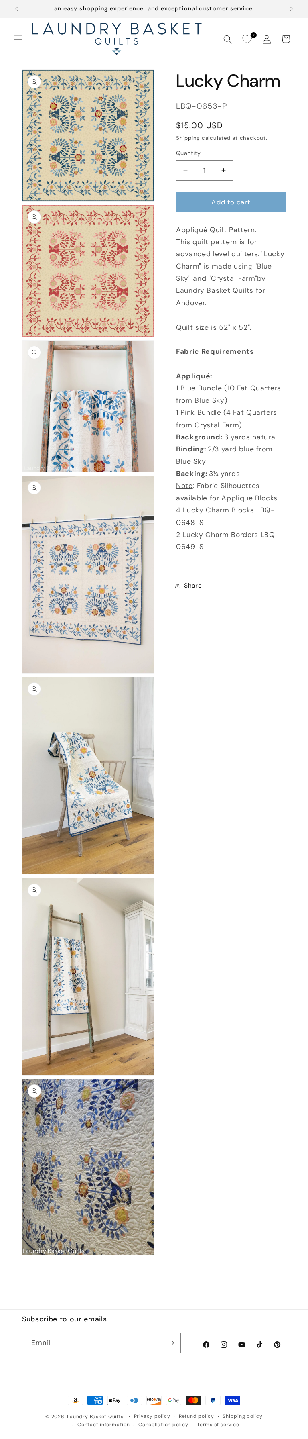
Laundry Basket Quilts (95, 1416)
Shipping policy (243, 1416)
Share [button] (193, 586)
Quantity (188, 153)
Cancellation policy (163, 1424)
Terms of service (218, 1424)
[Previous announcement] (16, 9)
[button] (18, 39)
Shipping (188, 138)
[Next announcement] (291, 9)
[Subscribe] (170, 1343)
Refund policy (196, 1416)
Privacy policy (152, 1416)
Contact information (103, 1424)
